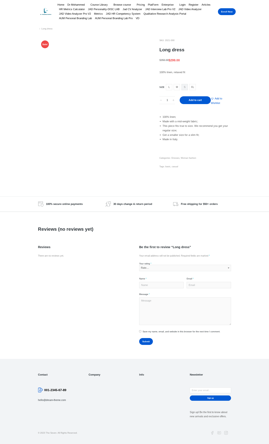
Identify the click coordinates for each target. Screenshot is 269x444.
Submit (146, 341)
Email (190, 278)
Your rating (145, 263)
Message (144, 294)
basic (167, 166)
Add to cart (195, 100)
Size (161, 87)
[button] (221, 100)
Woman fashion (188, 158)
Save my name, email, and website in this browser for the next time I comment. (181, 331)
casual (175, 166)
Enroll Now (227, 11)
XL (192, 87)
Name (142, 278)
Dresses (175, 158)
